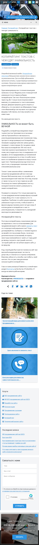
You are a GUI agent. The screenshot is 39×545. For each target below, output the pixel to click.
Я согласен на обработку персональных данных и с (19, 490)
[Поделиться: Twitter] (17, 286)
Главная (4, 28)
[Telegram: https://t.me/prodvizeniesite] (33, 2)
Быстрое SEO (7, 437)
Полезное (15, 64)
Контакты (10, 269)
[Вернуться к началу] (31, 22)
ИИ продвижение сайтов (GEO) (13, 434)
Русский (18, 2)
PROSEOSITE (18, 278)
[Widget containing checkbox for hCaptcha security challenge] (19, 497)
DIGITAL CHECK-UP (12, 525)
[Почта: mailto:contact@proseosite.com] (36, 2)
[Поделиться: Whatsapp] (31, 286)
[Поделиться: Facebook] (12, 286)
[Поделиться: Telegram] (26, 286)
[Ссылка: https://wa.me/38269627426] (29, 2)
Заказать (19, 537)
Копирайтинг (13, 28)
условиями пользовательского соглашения (16, 491)
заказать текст (31, 226)
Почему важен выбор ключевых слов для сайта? (19, 446)
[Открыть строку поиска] (36, 22)
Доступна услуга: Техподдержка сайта (21, 17)
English (22, 2)
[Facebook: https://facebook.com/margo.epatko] (26, 2)
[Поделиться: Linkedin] (22, 286)
